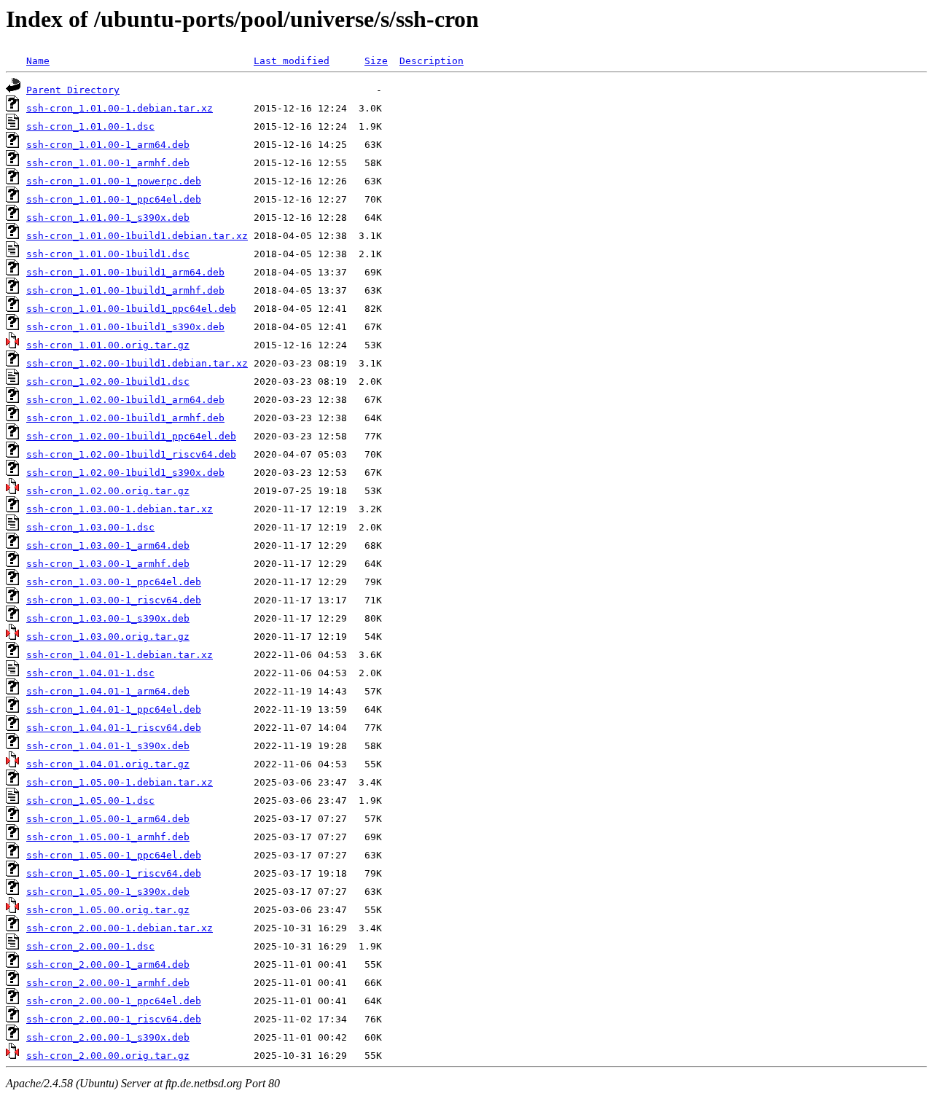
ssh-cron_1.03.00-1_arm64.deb (108, 545)
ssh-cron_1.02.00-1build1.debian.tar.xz (137, 363)
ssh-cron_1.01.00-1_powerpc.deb (113, 181)
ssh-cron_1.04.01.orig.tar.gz (108, 764)
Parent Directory (73, 90)
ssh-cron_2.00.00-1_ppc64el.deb (113, 1000)
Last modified (291, 60)
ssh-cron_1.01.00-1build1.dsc (108, 253)
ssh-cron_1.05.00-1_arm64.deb (108, 818)
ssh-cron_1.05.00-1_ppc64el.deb (113, 855)
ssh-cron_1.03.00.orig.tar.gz (108, 636)
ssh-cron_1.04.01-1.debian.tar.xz (119, 654)
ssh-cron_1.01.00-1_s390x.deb (108, 217)
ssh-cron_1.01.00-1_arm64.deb (108, 144)
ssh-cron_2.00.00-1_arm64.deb (108, 964)
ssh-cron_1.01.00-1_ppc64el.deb (113, 199)
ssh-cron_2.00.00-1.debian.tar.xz (119, 928)
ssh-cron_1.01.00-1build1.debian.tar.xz (137, 235)
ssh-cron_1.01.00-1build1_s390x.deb (125, 326)
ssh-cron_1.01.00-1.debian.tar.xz (119, 108)
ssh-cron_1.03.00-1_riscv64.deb (113, 600)
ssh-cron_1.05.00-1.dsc (90, 800)
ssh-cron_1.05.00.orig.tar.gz (108, 909)
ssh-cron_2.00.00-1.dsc (90, 946)
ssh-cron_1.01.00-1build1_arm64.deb (125, 272)
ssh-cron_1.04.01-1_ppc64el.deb (113, 709)
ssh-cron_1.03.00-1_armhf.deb (108, 563)
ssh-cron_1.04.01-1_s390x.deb (108, 745)
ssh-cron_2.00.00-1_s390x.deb (108, 1037)
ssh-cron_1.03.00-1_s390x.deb (108, 618)
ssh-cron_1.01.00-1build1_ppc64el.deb (131, 308)
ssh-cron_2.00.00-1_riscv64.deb (113, 1019)
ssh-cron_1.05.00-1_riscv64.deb (113, 873)
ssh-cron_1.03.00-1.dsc (90, 527)
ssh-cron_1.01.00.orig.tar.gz (108, 345)
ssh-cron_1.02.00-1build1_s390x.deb (125, 472)
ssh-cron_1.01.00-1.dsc (90, 126)
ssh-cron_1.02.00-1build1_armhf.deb (125, 417)
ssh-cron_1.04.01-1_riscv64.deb (113, 727)
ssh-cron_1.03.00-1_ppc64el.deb (113, 581)
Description (431, 60)
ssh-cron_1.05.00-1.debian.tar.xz (119, 782)
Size (376, 60)
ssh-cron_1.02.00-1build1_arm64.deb (125, 399)
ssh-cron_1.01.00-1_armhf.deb (108, 162)
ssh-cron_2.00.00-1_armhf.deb (108, 982)
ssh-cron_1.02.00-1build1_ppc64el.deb (131, 436)
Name (38, 60)
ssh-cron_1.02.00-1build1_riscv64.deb (131, 454)
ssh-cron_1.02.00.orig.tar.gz (108, 490)
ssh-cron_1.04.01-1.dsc (90, 673)
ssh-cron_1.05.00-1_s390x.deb (108, 891)
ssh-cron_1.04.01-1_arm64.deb (108, 691)
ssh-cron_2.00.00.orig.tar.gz (108, 1055)
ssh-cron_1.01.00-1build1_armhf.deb (125, 290)
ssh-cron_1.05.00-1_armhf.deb (108, 836)
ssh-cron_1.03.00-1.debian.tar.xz (119, 509)
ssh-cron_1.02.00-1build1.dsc (108, 381)
